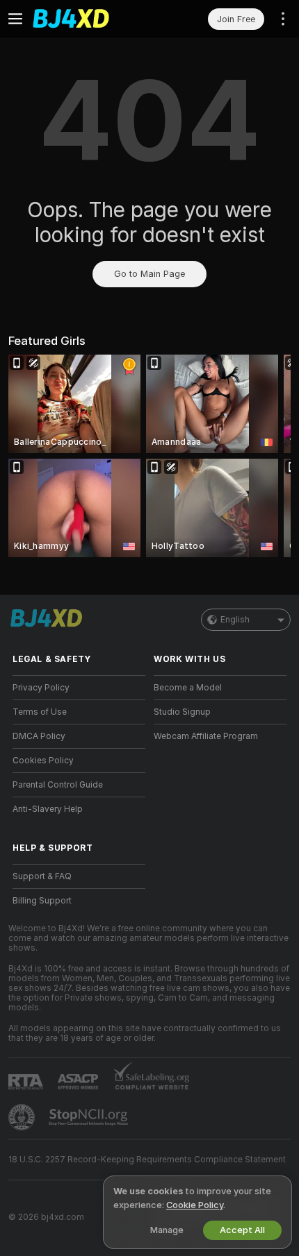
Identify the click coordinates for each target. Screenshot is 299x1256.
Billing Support (42, 901)
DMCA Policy (39, 736)
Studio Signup (182, 712)
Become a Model (188, 688)
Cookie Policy (194, 1205)
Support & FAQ (42, 876)
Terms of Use (40, 712)
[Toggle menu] (15, 18)
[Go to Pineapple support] (23, 1117)
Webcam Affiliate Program (206, 736)
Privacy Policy (41, 688)
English (235, 620)
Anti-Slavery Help (48, 809)
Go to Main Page (149, 274)
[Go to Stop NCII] (90, 1117)
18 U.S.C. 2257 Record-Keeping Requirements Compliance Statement (147, 1159)
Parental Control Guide (58, 785)
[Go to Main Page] (90, 18)
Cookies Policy (43, 760)
